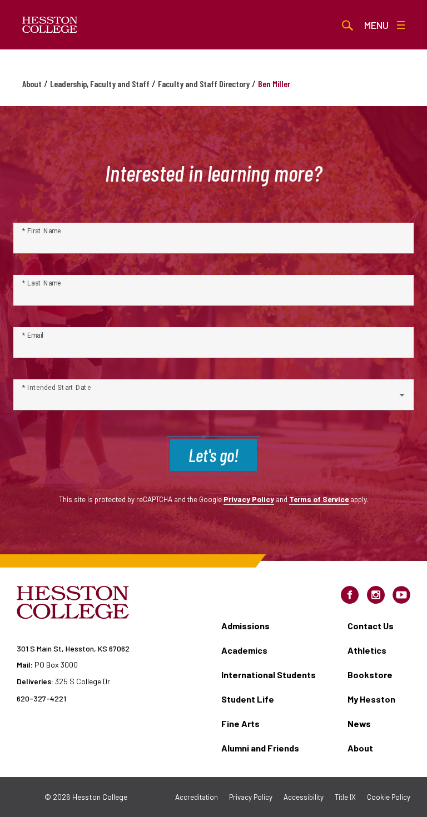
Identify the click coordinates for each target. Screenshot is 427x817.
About (32, 83)
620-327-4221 (41, 698)
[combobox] (213, 399)
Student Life (247, 699)
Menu (376, 25)
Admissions (245, 625)
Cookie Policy (388, 797)
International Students (268, 674)
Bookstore (370, 674)
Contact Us (370, 625)
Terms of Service (319, 499)
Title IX (345, 797)
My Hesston (371, 699)
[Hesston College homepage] (50, 25)
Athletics (366, 650)
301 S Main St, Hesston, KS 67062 (73, 648)
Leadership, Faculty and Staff (100, 83)
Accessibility (304, 797)
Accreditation (196, 797)
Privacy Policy (249, 499)
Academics (244, 650)
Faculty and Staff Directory (204, 83)
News (359, 723)
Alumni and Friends (260, 748)
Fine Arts (240, 723)
